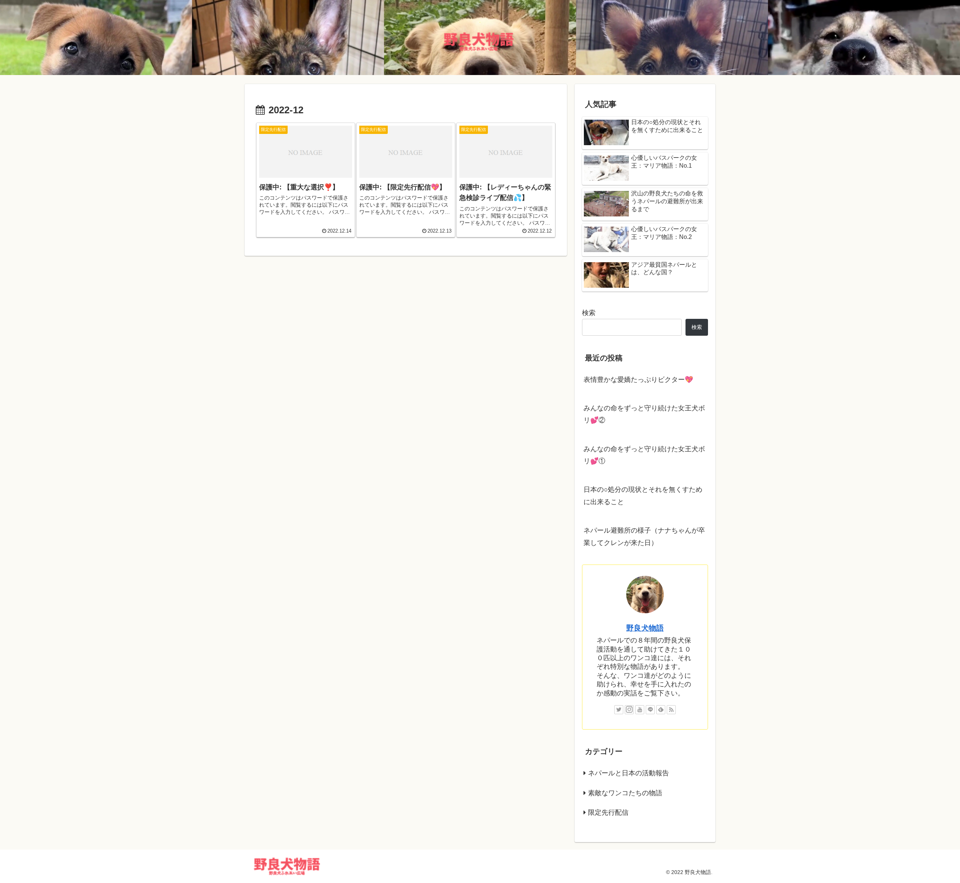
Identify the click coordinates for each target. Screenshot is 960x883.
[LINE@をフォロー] (650, 709)
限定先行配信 (608, 812)
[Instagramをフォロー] (629, 709)
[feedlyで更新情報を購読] (660, 709)
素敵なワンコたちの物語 (625, 793)
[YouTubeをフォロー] (639, 709)
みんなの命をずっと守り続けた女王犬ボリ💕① (644, 455)
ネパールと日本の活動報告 (628, 773)
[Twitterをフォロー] (618, 709)
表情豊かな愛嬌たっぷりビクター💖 (638, 379)
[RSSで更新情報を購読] (671, 709)
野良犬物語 (645, 628)
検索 (589, 313)
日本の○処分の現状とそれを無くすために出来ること (643, 495)
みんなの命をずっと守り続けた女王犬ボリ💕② (644, 414)
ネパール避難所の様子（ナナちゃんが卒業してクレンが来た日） (644, 536)
